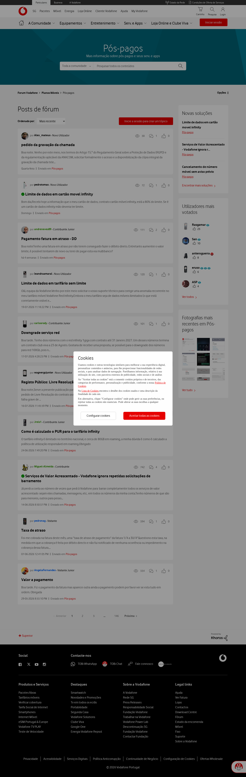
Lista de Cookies (90, 390)
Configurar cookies (98, 415)
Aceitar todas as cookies (144, 415)
